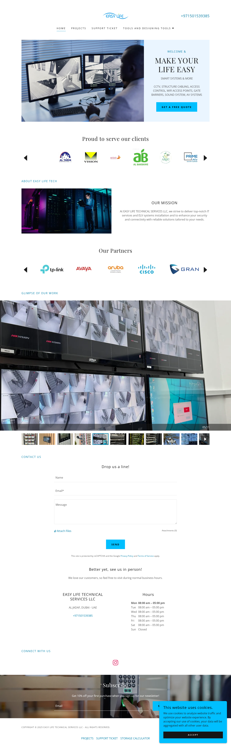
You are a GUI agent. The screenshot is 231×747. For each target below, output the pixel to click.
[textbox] (115, 477)
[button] (148, 28)
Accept (193, 734)
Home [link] (61, 28)
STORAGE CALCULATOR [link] (135, 738)
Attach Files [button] (64, 531)
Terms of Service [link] (146, 555)
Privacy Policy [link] (127, 555)
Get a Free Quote (177, 107)
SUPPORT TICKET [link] (105, 28)
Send (115, 544)
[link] (115, 15)
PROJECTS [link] (78, 28)
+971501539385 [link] (195, 15)
